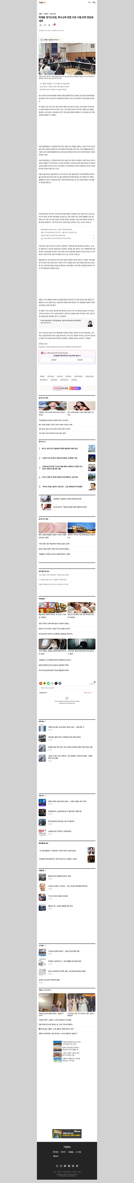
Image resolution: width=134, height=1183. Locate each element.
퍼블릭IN (55, 1156)
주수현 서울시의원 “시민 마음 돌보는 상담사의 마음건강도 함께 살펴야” (60, 321)
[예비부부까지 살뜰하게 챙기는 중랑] (42, 877)
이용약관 (59, 1172)
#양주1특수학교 (78, 376)
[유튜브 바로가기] (65, 1165)
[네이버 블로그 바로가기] (77, 1165)
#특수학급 (68, 376)
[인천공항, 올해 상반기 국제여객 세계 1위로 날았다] (42, 738)
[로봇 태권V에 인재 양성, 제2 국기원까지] (42, 822)
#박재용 (42, 376)
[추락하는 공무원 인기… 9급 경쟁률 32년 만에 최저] (42, 962)
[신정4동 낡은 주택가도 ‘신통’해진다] (42, 832)
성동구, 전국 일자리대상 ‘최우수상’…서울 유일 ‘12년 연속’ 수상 (59, 232)
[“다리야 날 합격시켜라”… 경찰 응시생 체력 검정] (42, 952)
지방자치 (46, 14)
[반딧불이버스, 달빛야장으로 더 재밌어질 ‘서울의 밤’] (42, 812)
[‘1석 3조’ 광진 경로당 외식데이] (42, 897)
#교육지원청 (54, 380)
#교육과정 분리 (64, 380)
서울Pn (40, 14)
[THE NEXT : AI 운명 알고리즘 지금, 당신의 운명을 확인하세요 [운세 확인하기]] (67, 388)
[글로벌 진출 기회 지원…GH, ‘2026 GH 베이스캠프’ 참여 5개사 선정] (42, 748)
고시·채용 (78, 1152)
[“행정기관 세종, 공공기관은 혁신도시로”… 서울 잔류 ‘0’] (42, 728)
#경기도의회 (51, 376)
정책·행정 (41, 721)
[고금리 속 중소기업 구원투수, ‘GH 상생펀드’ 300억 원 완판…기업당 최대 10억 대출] (42, 758)
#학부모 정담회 (90, 376)
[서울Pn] (42, 2)
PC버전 (79, 1172)
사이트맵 (74, 1172)
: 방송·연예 (44, 990)
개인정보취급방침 (67, 1172)
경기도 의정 (53, 14)
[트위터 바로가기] (61, 1165)
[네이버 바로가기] (73, 1165)
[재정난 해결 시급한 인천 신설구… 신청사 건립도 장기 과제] (42, 802)
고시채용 (41, 946)
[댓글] (53, 25)
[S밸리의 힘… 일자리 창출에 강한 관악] (42, 907)
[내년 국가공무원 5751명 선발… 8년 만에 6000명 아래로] (42, 972)
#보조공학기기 (43, 380)
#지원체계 (74, 380)
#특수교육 (59, 376)
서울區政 (41, 870)
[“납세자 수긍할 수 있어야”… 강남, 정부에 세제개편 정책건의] (42, 887)
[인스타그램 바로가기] (69, 1165)
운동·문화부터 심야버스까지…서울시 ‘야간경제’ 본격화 (56, 230)
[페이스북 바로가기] (57, 1165)
